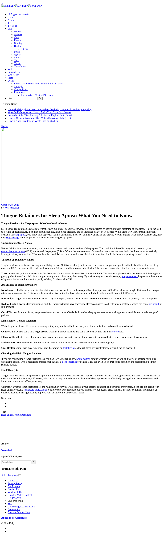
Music (17, 51)
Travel (17, 63)
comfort (115, 331)
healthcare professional (35, 389)
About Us (13, 480)
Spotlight (18, 86)
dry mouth (154, 304)
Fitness (24, 49)
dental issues (69, 348)
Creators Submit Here (19, 512)
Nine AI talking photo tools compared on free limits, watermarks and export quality (49, 109)
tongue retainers (130, 276)
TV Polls (12, 25)
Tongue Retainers (22, 414)
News (11, 20)
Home (11, 17)
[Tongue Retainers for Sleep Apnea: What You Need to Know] (23, 443)
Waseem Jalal (12, 207)
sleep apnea (20, 234)
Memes (17, 31)
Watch (11, 69)
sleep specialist (69, 361)
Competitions (21, 89)
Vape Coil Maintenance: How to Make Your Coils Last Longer (39, 112)
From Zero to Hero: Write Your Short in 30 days (38, 83)
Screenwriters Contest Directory (36, 95)
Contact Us (13, 489)
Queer (17, 54)
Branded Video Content (20, 495)
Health (17, 46)
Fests (10, 77)
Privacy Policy (15, 483)
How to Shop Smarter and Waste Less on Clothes (33, 121)
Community (14, 509)
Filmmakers (14, 72)
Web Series (13, 75)
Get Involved (14, 497)
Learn (11, 80)
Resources (19, 92)
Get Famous (14, 486)
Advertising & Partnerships (21, 506)
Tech (16, 60)
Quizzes (18, 34)
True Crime (20, 66)
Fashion (18, 40)
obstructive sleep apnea (13, 251)
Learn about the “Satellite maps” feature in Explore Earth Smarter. (41, 115)
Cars (16, 37)
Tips (10, 503)
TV (9, 23)
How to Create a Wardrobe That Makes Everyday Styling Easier (40, 118)
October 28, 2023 (10, 204)
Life (10, 28)
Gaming (18, 43)
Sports (17, 57)
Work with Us (15, 492)
